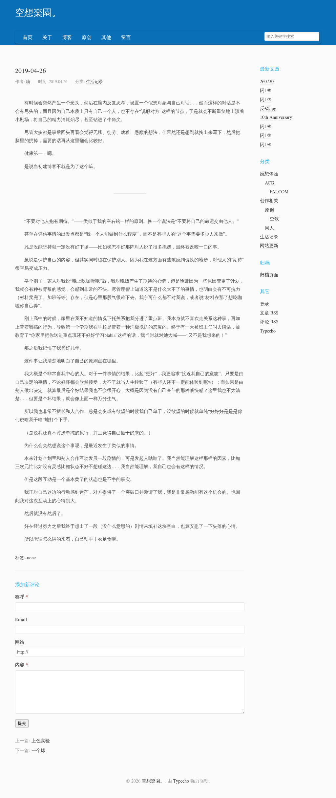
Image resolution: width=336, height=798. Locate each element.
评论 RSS (269, 321)
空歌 (274, 218)
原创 (87, 37)
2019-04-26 (30, 70)
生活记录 (94, 81)
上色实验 (41, 740)
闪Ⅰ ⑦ (265, 99)
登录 (264, 304)
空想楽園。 (38, 12)
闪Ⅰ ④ (265, 144)
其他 (106, 37)
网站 (19, 641)
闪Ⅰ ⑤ (265, 135)
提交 (22, 723)
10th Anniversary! (277, 117)
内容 (19, 664)
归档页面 (269, 274)
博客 (67, 37)
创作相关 (269, 200)
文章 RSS (269, 313)
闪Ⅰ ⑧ (265, 90)
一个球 (38, 750)
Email (21, 619)
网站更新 (269, 245)
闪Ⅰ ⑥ (265, 126)
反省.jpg (268, 108)
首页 (27, 37)
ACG (269, 183)
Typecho (268, 331)
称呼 (19, 596)
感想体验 (269, 173)
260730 (267, 81)
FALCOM (279, 191)
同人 (269, 228)
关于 (47, 37)
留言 (126, 37)
